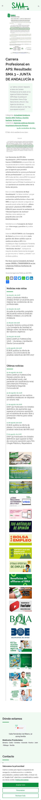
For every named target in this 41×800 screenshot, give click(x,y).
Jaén (36, 742)
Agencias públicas (20, 123)
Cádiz (11, 742)
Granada (24, 742)
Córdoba (17, 742)
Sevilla (12, 745)
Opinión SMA (10, 118)
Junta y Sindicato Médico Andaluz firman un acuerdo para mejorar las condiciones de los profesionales (20, 301)
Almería (5, 742)
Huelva (30, 742)
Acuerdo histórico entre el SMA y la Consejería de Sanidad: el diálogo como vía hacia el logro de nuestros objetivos (20, 328)
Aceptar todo (20, 785)
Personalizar (20, 790)
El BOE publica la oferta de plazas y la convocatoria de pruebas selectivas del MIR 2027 (20, 352)
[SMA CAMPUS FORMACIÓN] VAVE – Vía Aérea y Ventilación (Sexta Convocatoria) (19, 341)
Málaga (6, 745)
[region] (20, 781)
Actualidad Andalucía (22, 115)
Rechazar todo (20, 796)
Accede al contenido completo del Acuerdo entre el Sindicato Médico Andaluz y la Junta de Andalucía (20, 314)
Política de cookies (21, 780)
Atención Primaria (21, 125)
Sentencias (17, 120)
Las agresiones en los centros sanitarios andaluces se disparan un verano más (20, 397)
